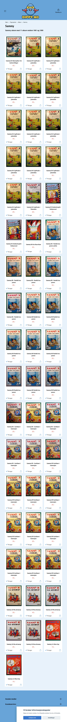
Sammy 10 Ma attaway (14, 610)
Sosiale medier (10, 699)
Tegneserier (13, 22)
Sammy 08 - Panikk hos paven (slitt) (53, 245)
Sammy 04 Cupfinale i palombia (33, 62)
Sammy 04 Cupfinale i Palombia (33, 208)
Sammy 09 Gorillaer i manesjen (53, 464)
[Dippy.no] (30, 11)
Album (19, 22)
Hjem (6, 22)
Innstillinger (51, 717)
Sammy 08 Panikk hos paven (33, 318)
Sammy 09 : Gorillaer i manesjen (14, 428)
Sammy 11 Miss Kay (53, 644)
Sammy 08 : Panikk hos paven (14, 281)
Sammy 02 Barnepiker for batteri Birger (14, 62)
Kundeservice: (10, 704)
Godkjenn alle (32, 717)
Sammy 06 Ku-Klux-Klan (33, 244)
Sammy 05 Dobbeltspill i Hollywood (53, 208)
